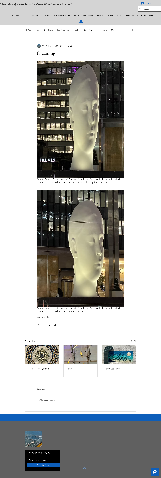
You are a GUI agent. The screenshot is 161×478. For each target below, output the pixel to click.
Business (103, 30)
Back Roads (48, 30)
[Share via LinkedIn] (49, 325)
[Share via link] (55, 325)
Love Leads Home (112, 368)
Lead (43, 317)
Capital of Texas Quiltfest (38, 368)
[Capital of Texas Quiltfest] (42, 354)
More (113, 30)
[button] (81, 21)
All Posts (28, 30)
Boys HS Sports (89, 30)
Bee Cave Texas (63, 30)
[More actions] (122, 46)
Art (38, 30)
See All (133, 341)
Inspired (50, 317)
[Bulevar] (81, 354)
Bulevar (69, 368)
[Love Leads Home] (119, 354)
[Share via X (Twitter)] (44, 325)
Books (76, 30)
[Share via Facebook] (38, 325)
